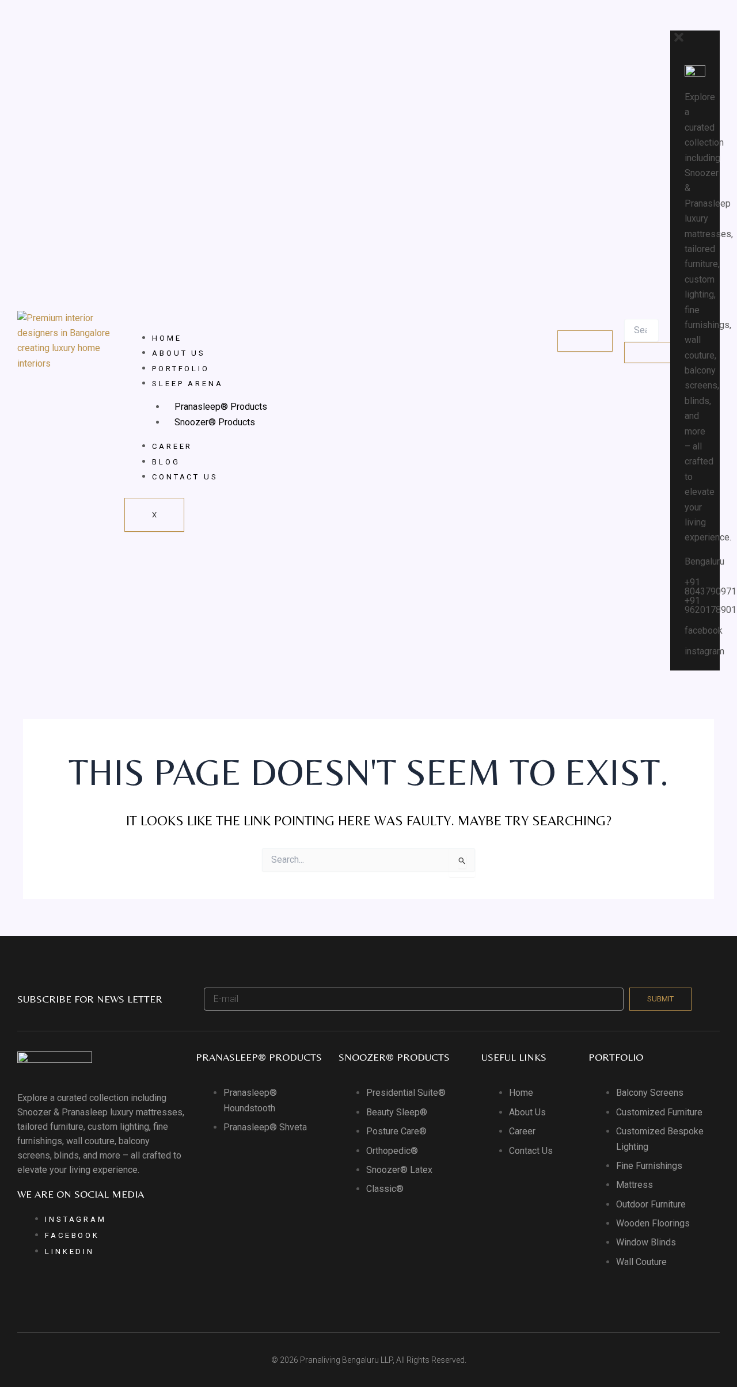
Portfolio (181, 368)
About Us (179, 353)
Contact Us (185, 477)
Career (172, 446)
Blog (166, 462)
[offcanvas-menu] (674, 22)
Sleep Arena (187, 383)
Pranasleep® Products (220, 406)
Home (167, 338)
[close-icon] (678, 41)
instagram (704, 651)
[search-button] (651, 352)
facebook (704, 630)
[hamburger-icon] (585, 341)
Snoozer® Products (214, 422)
